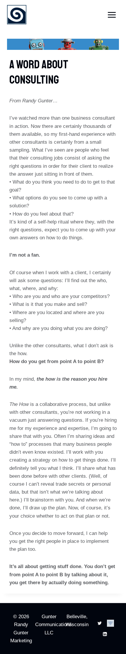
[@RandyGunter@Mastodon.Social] (110, 623)
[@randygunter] (99, 623)
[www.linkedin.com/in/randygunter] (105, 634)
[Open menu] (111, 14)
